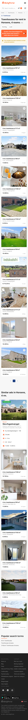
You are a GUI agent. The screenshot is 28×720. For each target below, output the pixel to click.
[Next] (17, 381)
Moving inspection (18, 663)
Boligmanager (4, 681)
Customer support (18, 671)
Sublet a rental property (20, 668)
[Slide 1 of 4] (12, 215)
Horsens (20, 12)
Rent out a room (18, 661)
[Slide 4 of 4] (15, 215)
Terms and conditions (19, 674)
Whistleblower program (7, 676)
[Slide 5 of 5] (15, 64)
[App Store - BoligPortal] (16, 697)
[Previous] (10, 381)
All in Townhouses (6, 640)
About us (3, 661)
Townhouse (6, 15)
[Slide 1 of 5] (12, 64)
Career (3, 679)
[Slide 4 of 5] (14, 64)
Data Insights (4, 684)
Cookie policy (4, 671)
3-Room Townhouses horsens (10, 645)
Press (2, 666)
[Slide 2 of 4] (13, 215)
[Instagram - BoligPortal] (12, 690)
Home (2, 12)
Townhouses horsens (7, 643)
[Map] (25, 8)
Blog (2, 663)
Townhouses (11, 12)
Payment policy (5, 674)
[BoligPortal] (8, 3)
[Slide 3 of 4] (14, 215)
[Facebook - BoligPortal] (3, 690)
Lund (10, 27)
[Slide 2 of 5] (13, 64)
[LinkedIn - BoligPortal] (8, 690)
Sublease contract (18, 666)
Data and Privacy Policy (7, 668)
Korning (4, 27)
